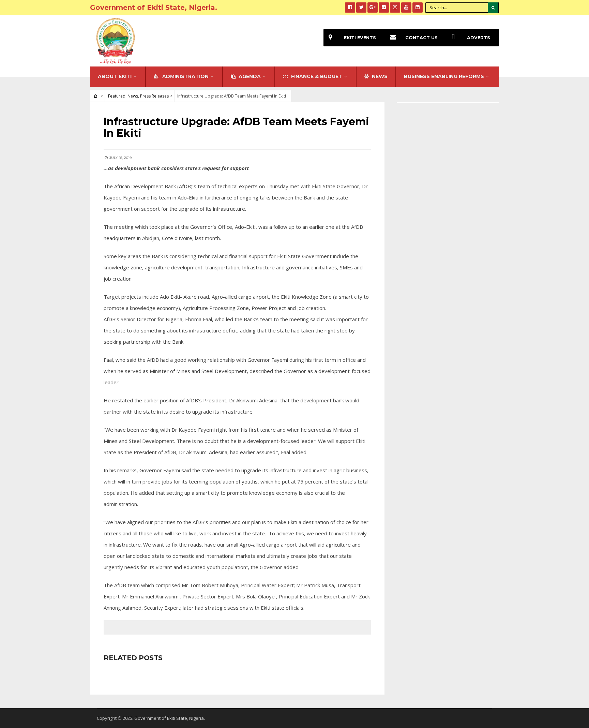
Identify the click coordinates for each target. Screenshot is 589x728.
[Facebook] (350, 7)
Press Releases (154, 96)
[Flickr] (384, 7)
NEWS (379, 76)
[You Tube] (406, 7)
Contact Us (421, 37)
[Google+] (372, 7)
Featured (116, 96)
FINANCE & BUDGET (316, 76)
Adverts (478, 37)
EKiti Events (360, 37)
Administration (185, 76)
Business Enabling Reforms (444, 76)
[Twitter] (361, 7)
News (132, 96)
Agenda (249, 76)
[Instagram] (395, 7)
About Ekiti (115, 76)
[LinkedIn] (417, 7)
